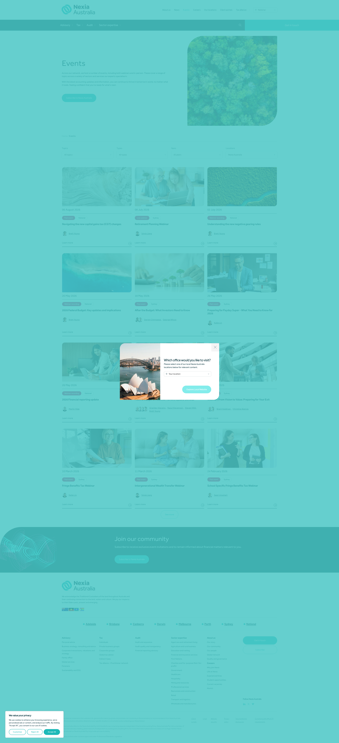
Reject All (35, 732)
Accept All (52, 732)
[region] (34, 724)
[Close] (215, 347)
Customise (17, 732)
